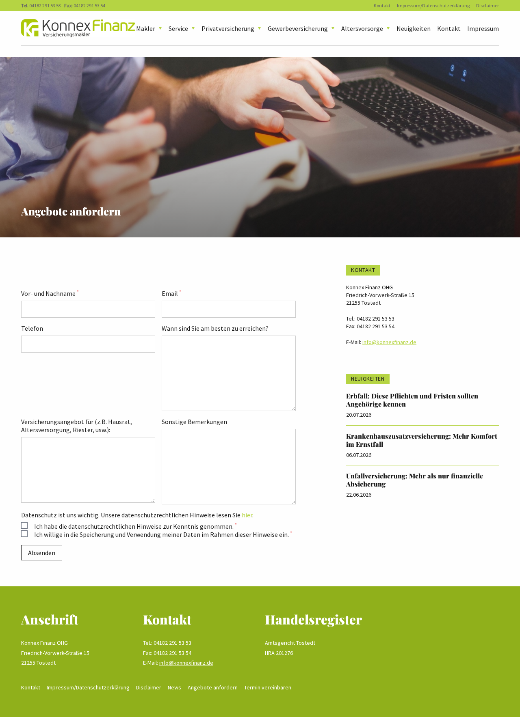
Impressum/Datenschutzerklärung (433, 5)
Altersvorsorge (362, 28)
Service (178, 28)
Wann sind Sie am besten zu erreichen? (215, 328)
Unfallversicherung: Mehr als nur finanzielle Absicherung (414, 480)
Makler (145, 28)
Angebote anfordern (213, 687)
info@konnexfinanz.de (389, 342)
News (174, 687)
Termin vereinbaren (267, 687)
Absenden (41, 553)
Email (171, 293)
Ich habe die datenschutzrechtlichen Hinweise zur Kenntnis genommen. (135, 526)
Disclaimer (487, 5)
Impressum (483, 28)
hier (247, 515)
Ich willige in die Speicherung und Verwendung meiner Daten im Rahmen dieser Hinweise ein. (163, 534)
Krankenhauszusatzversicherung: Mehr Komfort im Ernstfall (421, 440)
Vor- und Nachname (50, 293)
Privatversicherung (228, 28)
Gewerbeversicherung (298, 28)
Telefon (32, 328)
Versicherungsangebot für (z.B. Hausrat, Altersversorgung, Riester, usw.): (76, 426)
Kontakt (382, 5)
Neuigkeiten (413, 28)
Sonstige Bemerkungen (194, 422)
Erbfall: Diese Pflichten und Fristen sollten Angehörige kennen (412, 400)
